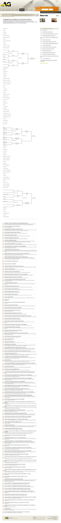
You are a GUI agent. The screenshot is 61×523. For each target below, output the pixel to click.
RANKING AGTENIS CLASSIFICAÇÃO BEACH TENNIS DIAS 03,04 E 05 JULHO (17, 315)
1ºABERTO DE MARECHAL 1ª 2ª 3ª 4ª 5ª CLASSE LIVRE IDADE (15, 437)
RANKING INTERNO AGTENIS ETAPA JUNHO (12, 318)
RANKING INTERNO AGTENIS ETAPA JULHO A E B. (13, 313)
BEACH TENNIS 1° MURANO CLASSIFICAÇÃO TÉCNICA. (14, 321)
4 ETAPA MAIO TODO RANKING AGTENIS (11, 286)
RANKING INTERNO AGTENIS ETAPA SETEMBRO (12, 307)
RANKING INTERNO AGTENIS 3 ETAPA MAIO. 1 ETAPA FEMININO (15, 324)
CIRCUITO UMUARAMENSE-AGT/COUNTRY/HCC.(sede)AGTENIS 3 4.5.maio (17, 350)
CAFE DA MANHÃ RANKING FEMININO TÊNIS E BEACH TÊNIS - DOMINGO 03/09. (18, 395)
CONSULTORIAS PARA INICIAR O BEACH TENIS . (12, 336)
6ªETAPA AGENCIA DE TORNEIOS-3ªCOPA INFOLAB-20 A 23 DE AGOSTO (16, 511)
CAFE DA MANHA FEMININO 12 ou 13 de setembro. (13, 243)
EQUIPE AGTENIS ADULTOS (47, 50)
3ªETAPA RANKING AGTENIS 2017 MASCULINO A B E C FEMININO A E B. (16, 385)
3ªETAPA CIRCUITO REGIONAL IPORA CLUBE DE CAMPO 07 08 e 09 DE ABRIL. (18, 416)
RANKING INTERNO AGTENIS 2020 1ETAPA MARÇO (13, 330)
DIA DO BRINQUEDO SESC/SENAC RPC (11, 261)
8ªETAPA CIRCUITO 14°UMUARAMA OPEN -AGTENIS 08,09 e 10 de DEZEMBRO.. (18, 378)
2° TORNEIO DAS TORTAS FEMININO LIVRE (11, 369)
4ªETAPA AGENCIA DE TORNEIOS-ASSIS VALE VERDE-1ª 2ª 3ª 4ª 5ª (15, 476)
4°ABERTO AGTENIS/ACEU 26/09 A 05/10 (11, 237)
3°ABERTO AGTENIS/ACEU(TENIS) (10, 240)
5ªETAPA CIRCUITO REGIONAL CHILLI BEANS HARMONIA (14, 399)
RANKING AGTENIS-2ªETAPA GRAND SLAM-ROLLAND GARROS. (15, 413)
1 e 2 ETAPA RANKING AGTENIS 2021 (10, 282)
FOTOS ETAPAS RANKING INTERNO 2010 (49, 54)
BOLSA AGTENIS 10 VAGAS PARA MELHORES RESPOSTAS (14, 302)
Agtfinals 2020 (6, 299)
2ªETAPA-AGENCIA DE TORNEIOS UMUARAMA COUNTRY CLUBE (15, 494)
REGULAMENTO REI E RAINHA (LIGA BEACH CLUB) (13, 229)
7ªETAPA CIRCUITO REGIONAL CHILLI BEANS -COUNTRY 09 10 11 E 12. (16, 388)
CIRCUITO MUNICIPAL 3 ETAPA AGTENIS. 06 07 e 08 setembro (15, 347)
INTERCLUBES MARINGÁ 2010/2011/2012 (49, 35)
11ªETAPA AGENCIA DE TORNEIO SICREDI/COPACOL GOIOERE (15, 435)
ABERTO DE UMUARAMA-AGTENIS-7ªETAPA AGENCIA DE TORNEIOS (16, 454)
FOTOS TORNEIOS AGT (46, 58)
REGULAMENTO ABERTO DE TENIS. (10, 235)
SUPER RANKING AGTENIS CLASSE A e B (11, 291)
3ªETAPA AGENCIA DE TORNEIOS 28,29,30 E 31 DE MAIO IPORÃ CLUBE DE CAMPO (18, 491)
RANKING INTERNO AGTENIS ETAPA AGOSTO (12, 310)
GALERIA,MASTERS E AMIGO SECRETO (49, 52)
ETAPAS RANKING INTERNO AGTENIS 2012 (49, 41)
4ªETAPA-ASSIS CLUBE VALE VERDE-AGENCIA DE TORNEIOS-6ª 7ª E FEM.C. (17, 473)
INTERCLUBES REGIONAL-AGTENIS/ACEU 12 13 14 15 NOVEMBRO (16, 274)
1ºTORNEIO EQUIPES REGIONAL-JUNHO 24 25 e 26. (13, 428)
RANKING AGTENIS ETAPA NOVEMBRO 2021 (12, 271)
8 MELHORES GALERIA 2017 (9, 366)
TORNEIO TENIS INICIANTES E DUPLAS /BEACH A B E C (14, 266)
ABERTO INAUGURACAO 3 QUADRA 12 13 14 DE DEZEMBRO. (15, 246)
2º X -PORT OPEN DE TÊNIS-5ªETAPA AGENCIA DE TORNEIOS (15, 467)
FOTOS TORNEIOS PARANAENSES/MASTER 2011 (50, 43)
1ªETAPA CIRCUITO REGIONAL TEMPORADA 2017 (13, 421)
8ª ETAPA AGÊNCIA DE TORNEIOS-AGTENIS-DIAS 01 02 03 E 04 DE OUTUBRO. (17, 447)
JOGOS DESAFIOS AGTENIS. (9, 341)
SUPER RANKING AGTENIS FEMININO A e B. (12, 288)
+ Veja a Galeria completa (44, 63)
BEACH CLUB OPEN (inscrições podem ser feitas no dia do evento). (16, 256)
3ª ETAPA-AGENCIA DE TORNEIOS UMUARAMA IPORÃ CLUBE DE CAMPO (17, 483)
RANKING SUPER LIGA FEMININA (10, 263)
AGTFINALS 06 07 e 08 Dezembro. (10, 344)
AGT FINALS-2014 (7, 508)
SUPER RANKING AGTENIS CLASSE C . (11, 294)
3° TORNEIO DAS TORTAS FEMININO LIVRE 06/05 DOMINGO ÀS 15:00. (16, 356)
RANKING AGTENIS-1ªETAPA (9, 425)
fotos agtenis (45, 30)
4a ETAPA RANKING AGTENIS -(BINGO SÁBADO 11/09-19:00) (14, 279)
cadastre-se (55, 12)
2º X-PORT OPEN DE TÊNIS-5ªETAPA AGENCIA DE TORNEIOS (14, 464)
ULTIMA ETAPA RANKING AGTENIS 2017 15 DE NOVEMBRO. (14, 381)
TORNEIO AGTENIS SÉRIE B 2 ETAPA (10, 353)
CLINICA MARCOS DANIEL (47, 45)
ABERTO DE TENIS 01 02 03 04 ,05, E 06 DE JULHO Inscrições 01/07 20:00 (17, 253)
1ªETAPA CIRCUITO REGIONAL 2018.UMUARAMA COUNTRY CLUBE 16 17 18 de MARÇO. (19, 363)
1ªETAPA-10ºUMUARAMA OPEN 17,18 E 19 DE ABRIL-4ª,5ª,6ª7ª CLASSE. (16, 502)
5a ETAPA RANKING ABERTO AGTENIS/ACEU (12, 226)
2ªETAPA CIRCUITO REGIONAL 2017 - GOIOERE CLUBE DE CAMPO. (16, 419)
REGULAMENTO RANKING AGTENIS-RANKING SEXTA (13, 479)
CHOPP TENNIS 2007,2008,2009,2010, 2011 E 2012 (50, 33)
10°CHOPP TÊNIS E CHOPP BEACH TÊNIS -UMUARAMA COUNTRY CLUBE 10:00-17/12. (19, 371)
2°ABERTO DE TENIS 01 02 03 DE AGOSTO (11, 249)
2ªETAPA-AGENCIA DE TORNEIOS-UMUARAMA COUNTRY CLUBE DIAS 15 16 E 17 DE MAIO (20, 497)
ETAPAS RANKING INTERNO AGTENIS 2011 (49, 47)
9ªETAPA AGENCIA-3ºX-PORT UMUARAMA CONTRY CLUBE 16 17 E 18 (16, 445)
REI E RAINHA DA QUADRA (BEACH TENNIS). (12, 232)
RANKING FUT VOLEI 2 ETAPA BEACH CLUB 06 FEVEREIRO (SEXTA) (16, 223)
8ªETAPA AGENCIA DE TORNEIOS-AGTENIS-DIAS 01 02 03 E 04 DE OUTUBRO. (17, 450)
